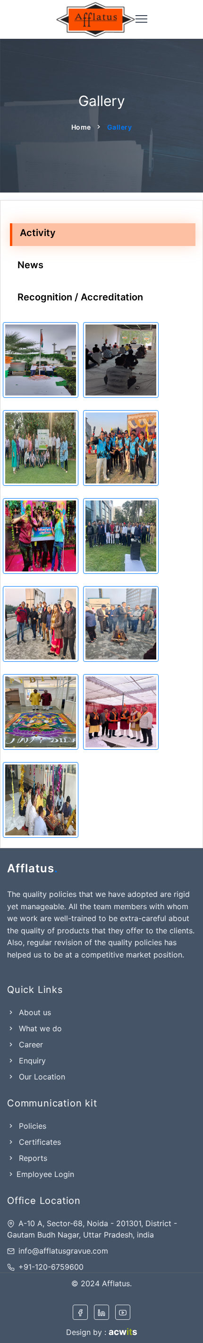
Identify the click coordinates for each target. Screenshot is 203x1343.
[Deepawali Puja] (121, 712)
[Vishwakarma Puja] (40, 800)
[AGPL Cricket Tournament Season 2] (121, 448)
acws (123, 1331)
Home (81, 127)
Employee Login (45, 1174)
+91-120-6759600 (51, 1267)
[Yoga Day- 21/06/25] (121, 360)
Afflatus (32, 868)
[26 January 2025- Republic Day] (121, 536)
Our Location (41, 1076)
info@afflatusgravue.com (63, 1250)
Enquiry (31, 1060)
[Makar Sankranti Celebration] (40, 624)
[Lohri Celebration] (121, 624)
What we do (39, 1028)
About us (34, 1012)
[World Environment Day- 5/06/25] (40, 448)
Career (30, 1044)
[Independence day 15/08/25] (40, 360)
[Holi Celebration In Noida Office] (40, 536)
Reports (32, 1158)
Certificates (39, 1142)
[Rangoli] (40, 712)
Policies (31, 1126)
